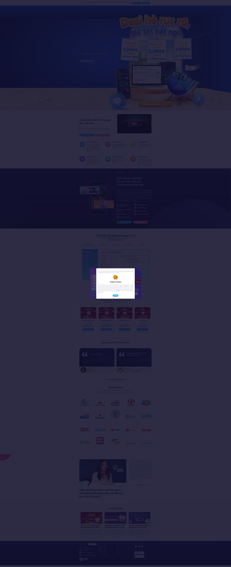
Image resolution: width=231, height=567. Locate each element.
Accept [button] (115, 295)
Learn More (117, 290)
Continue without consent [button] (114, 272)
